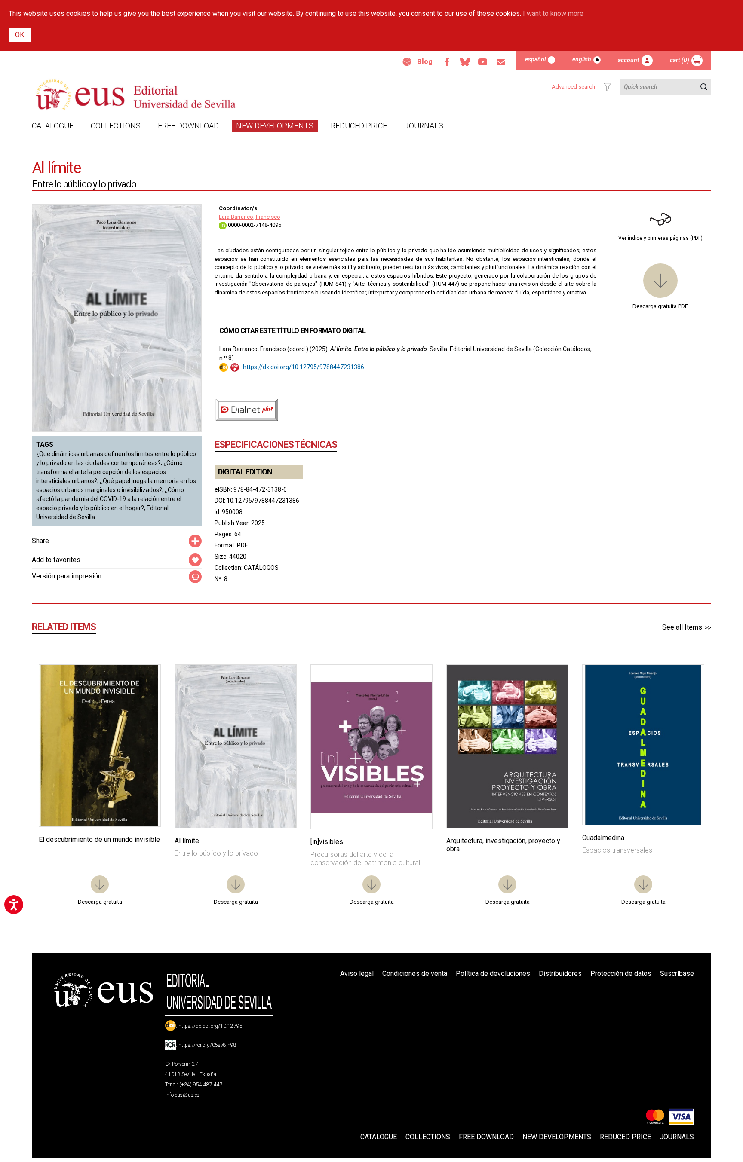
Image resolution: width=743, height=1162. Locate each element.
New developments (274, 125)
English (581, 59)
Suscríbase (677, 973)
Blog (425, 62)
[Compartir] (195, 541)
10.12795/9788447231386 (263, 500)
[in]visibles (326, 842)
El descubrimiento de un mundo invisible (99, 839)
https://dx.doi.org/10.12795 (210, 1026)
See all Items (682, 627)
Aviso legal (357, 973)
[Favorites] (143, 682)
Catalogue (53, 125)
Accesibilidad (407, 62)
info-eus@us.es (182, 1095)
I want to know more (553, 13)
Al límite (187, 841)
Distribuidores (560, 973)
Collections (116, 125)
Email (501, 62)
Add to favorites (56, 560)
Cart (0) (679, 60)
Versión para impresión (66, 576)
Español (535, 59)
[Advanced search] (607, 87)
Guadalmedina (603, 838)
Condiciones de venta (414, 973)
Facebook (447, 62)
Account (628, 60)
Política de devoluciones (493, 973)
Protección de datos (620, 973)
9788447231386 (341, 367)
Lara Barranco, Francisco (249, 217)
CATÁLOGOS (261, 567)
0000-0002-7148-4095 (254, 225)
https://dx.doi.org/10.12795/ (281, 367)
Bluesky (465, 62)
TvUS (483, 62)
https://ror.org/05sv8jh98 (207, 1045)
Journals (423, 125)
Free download (188, 125)
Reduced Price (359, 125)
